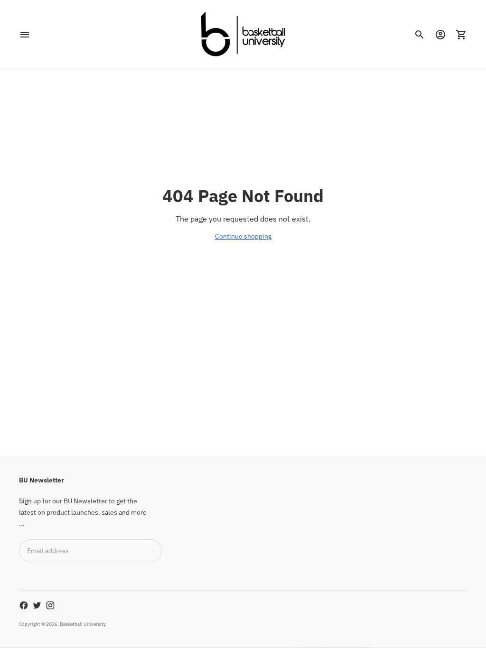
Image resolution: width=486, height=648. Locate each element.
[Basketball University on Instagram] (50, 605)
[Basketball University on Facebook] (23, 605)
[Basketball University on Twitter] (37, 605)
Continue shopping (243, 236)
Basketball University (82, 624)
